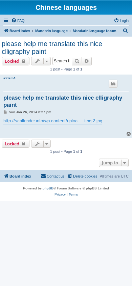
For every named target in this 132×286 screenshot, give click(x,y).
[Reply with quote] (113, 84)
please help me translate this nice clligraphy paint (52, 47)
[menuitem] (18, 21)
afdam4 (9, 78)
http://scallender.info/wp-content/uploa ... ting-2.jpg (52, 120)
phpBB (48, 188)
